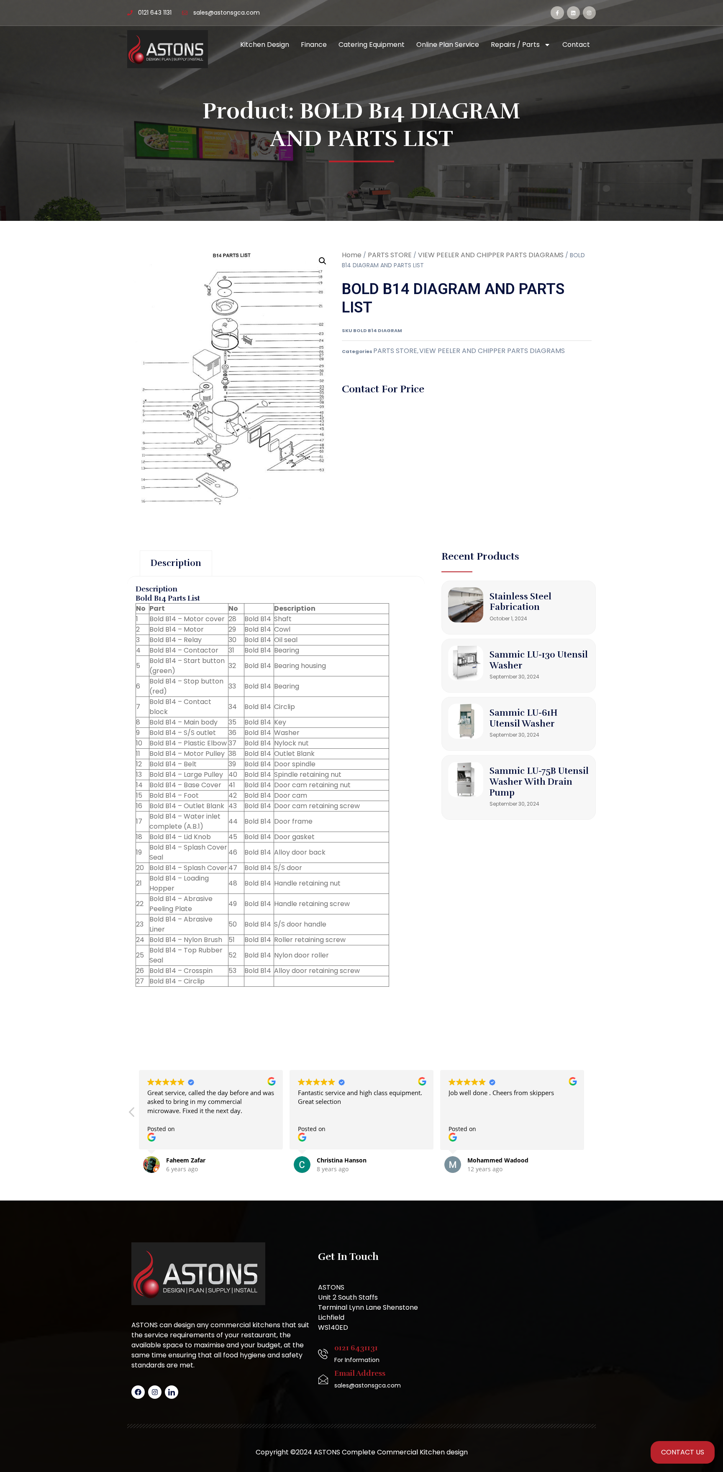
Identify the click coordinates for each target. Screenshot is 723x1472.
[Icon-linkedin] (171, 1392)
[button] (322, 261)
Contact (576, 44)
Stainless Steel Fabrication (520, 602)
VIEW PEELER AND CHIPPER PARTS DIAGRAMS (491, 255)
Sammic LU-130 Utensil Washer (539, 660)
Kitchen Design (264, 44)
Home (352, 255)
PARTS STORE (390, 255)
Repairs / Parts (515, 44)
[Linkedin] (573, 12)
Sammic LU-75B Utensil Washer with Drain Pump (539, 781)
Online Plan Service (447, 44)
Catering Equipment (371, 44)
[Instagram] (589, 12)
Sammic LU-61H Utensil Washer (524, 718)
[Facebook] (138, 1392)
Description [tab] (176, 563)
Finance (314, 44)
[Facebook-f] (557, 12)
